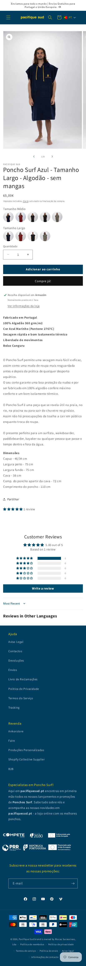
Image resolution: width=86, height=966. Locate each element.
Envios (12, 670)
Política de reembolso (32, 944)
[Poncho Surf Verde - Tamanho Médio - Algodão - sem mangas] (57, 214)
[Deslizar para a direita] (52, 156)
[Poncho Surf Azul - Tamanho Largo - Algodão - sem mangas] (9, 234)
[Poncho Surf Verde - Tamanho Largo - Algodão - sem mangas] (45, 234)
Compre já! (43, 281)
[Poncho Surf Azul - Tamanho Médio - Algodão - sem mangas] (9, 214)
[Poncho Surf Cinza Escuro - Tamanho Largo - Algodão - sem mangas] (34, 234)
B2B (11, 769)
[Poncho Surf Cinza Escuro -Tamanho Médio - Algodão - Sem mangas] (46, 214)
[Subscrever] (72, 883)
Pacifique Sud (26, 939)
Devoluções (16, 660)
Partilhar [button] (13, 499)
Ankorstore (16, 731)
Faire (11, 741)
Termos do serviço (26, 950)
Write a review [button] (43, 588)
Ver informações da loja (24, 306)
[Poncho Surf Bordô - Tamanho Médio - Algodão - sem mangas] (21, 214)
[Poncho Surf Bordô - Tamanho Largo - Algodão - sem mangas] (21, 234)
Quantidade (10, 246)
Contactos (15, 651)
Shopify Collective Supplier (26, 759)
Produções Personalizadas (26, 750)
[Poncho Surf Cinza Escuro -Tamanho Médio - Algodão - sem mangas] (34, 214)
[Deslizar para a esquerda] (33, 156)
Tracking (14, 707)
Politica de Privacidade (23, 689)
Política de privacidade (61, 944)
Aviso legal (68, 950)
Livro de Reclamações (23, 679)
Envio (25, 201)
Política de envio (49, 950)
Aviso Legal (16, 642)
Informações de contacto (45, 957)
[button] (8, 17)
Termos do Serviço (20, 698)
